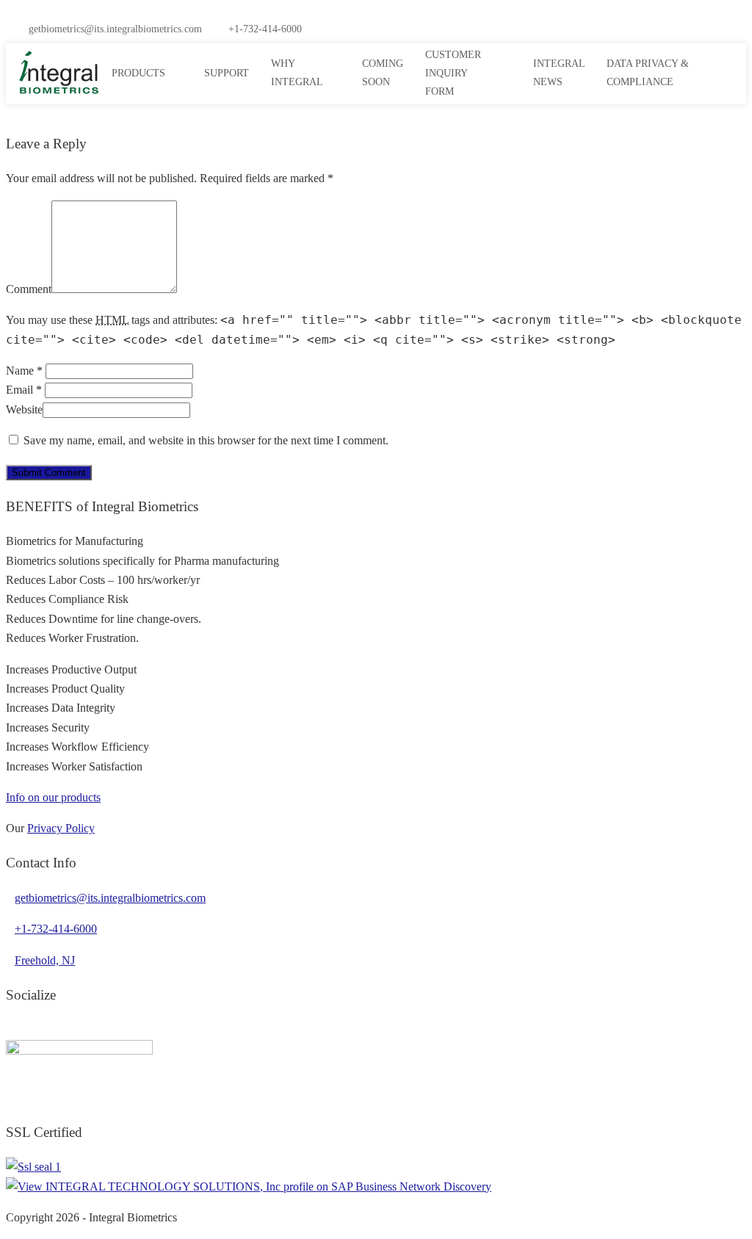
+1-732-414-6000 (265, 29)
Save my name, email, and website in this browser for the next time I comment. (206, 440)
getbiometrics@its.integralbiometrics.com (115, 29)
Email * (24, 389)
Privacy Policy (61, 828)
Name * (24, 370)
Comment (28, 289)
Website (24, 409)
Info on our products (53, 797)
